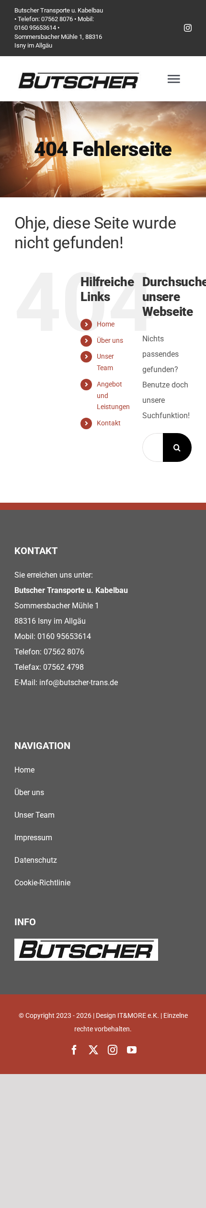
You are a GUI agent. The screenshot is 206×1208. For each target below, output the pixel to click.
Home (105, 324)
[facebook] (74, 1050)
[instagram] (188, 28)
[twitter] (93, 1050)
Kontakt (109, 423)
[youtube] (132, 1050)
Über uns (110, 340)
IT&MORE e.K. (138, 1015)
